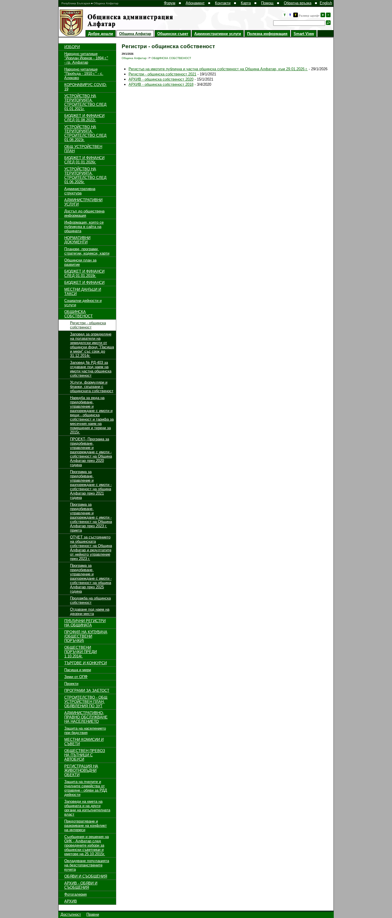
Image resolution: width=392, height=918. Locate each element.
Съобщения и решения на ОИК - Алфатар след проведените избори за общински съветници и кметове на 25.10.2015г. (86, 845)
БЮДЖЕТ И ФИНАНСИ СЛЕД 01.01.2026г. (84, 160)
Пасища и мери (77, 670)
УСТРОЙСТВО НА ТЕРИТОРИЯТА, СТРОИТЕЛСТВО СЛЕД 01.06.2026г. (85, 175)
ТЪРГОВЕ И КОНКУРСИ (85, 663)
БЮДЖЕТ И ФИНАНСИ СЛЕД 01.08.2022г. (84, 118)
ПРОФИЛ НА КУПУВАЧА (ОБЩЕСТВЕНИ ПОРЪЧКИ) (85, 636)
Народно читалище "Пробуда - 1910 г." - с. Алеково (83, 73)
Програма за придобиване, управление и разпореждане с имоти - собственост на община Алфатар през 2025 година (91, 578)
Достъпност (71, 914)
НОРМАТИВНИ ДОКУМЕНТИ (77, 240)
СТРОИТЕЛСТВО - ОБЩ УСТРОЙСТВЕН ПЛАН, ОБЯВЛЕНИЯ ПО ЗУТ (85, 701)
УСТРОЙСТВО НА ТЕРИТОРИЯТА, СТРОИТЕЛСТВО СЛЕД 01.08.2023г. (85, 133)
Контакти (222, 3)
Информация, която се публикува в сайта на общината (84, 226)
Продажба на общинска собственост (90, 600)
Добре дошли (100, 34)
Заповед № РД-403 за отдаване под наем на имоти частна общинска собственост (90, 369)
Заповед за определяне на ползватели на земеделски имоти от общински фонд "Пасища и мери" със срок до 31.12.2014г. (92, 345)
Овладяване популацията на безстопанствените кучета (86, 865)
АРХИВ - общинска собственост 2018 (161, 84)
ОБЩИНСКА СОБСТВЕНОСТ (78, 314)
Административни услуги (217, 34)
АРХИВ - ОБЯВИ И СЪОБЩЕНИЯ (80, 885)
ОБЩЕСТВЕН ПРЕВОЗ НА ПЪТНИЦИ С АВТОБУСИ (84, 755)
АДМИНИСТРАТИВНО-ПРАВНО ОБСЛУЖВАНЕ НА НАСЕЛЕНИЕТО (86, 717)
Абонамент (195, 3)
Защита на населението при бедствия (85, 730)
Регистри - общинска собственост (88, 325)
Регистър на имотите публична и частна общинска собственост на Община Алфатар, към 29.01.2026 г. (218, 69)
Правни (92, 914)
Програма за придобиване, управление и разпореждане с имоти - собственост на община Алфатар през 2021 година (91, 485)
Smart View (304, 34)
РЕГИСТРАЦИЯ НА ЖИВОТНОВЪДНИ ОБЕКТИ (81, 770)
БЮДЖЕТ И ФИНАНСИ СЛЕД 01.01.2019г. (84, 273)
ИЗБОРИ (72, 47)
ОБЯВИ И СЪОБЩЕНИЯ (85, 876)
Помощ (267, 3)
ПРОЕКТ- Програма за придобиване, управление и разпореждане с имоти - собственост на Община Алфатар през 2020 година (91, 452)
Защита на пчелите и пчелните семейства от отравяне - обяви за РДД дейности (85, 788)
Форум (169, 3)
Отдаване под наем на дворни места (89, 611)
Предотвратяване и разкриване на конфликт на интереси (85, 825)
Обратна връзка (297, 3)
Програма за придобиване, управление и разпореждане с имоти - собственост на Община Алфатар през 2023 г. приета (91, 517)
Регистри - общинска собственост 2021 (162, 74)
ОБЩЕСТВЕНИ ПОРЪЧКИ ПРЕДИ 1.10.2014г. (80, 651)
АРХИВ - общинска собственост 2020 (161, 79)
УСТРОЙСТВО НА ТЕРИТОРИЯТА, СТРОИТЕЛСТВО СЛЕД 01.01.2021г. (85, 102)
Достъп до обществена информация (84, 213)
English (326, 3)
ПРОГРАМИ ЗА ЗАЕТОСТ (86, 690)
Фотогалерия (75, 894)
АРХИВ (70, 901)
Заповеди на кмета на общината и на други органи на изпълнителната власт (87, 808)
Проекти (71, 683)
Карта (246, 3)
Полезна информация (267, 34)
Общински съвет (172, 34)
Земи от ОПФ (76, 677)
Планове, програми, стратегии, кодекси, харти (86, 251)
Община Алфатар (135, 34)
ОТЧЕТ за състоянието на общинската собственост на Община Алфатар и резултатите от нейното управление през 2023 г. (91, 548)
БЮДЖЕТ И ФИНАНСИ (84, 282)
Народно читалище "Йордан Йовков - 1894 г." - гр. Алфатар (86, 58)
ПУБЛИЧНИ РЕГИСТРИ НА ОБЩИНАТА (85, 623)
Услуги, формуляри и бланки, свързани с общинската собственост (91, 386)
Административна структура (79, 191)
